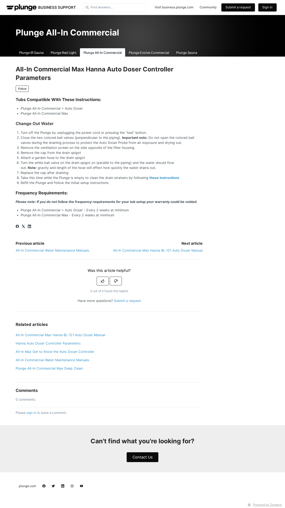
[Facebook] (17, 227)
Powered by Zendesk (267, 505)
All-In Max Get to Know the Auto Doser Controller (55, 352)
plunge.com (27, 486)
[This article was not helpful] (116, 281)
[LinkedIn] (29, 227)
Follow (22, 88)
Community (208, 7)
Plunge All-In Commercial (102, 53)
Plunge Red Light (63, 53)
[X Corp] (23, 227)
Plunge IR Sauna (31, 53)
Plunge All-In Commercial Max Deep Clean (49, 368)
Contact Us (142, 457)
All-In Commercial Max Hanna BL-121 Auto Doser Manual (158, 250)
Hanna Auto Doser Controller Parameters (48, 343)
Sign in (267, 7)
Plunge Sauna (186, 53)
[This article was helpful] (103, 281)
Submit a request (238, 7)
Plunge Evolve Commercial (149, 53)
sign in (31, 413)
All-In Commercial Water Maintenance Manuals (52, 250)
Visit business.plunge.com (174, 7)
